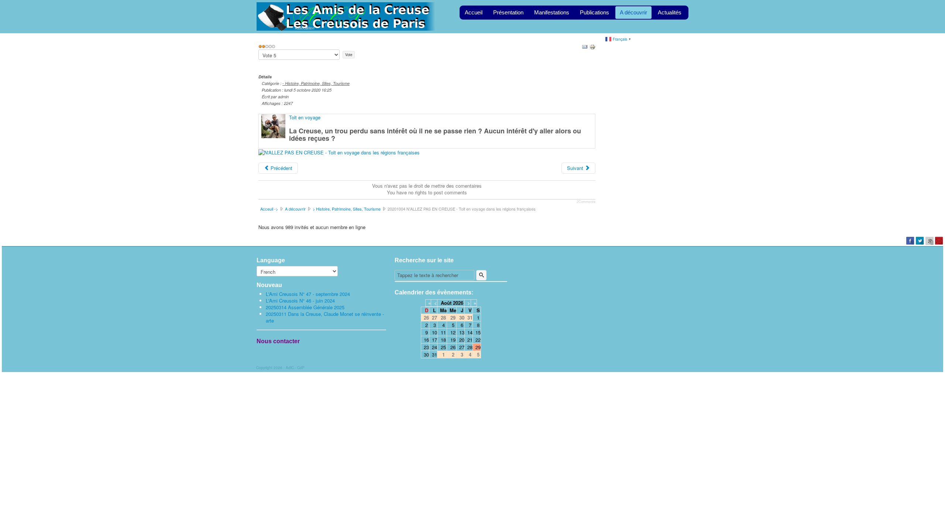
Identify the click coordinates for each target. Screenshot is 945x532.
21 (469, 339)
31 (434, 354)
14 (469, 332)
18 (443, 339)
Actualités (669, 12)
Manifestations (551, 12)
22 (478, 339)
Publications (594, 12)
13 (461, 332)
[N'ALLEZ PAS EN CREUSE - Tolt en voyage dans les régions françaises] (339, 151)
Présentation (508, 12)
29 (478, 347)
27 (461, 347)
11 (443, 332)
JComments (586, 202)
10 (434, 332)
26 (453, 347)
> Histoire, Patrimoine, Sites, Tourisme (347, 209)
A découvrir (633, 12)
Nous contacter (278, 341)
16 (426, 339)
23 (426, 347)
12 (453, 332)
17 (434, 339)
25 (443, 347)
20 (461, 339)
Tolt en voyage (304, 117)
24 (434, 347)
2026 (458, 302)
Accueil (473, 12)
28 (469, 347)
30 (426, 354)
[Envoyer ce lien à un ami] (585, 46)
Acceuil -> (269, 209)
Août (446, 302)
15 (478, 332)
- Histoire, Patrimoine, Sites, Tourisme (316, 83)
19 (453, 339)
